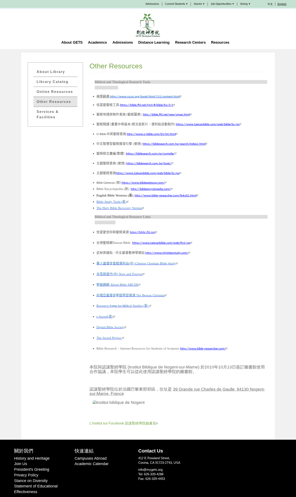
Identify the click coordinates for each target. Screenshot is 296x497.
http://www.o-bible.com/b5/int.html (151, 134)
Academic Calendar (92, 464)
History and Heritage (32, 458)
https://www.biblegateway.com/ (143, 183)
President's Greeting (31, 469)
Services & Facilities (48, 114)
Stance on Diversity (31, 481)
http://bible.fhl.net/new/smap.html (166, 114)
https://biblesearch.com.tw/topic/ (148, 163)
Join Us (20, 464)
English (282, 4)
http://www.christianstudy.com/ (166, 253)
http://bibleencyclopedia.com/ (151, 189)
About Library (51, 72)
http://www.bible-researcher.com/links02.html (165, 195)
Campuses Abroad (91, 458)
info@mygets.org (150, 469)
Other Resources (54, 102)
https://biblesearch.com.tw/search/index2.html (174, 144)
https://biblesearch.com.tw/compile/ (150, 153)
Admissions (152, 3)
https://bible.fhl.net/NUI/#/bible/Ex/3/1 (146, 105)
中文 (270, 4)
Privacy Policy (26, 475)
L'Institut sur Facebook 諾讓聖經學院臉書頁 (122, 423)
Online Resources (55, 92)
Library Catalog (52, 82)
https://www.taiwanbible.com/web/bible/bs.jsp (207, 124)
